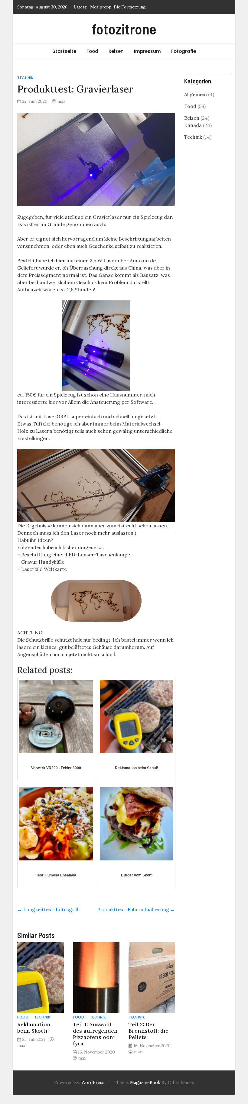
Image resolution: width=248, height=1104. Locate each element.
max (61, 101)
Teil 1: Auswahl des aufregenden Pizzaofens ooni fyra (95, 1034)
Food (92, 51)
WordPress (92, 1082)
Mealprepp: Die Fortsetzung (118, 7)
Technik (25, 77)
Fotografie (183, 51)
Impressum (147, 51)
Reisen (116, 51)
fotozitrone (124, 28)
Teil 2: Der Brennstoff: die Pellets (148, 1031)
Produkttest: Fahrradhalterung (136, 909)
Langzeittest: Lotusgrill (47, 909)
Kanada (193, 125)
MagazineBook (145, 1082)
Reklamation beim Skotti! (34, 1027)
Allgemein (195, 94)
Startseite (64, 51)
